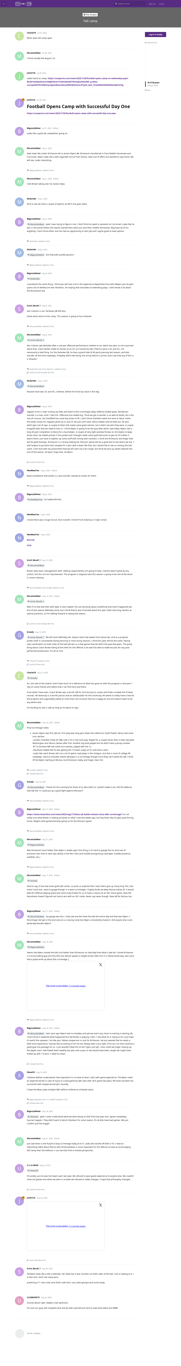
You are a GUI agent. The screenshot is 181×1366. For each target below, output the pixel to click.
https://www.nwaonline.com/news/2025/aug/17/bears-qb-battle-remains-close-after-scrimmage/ (74, 814)
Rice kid (31, 540)
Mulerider (35, 278)
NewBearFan (36, 499)
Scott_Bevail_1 (37, 340)
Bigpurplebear (37, 254)
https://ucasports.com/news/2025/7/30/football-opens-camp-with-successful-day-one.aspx (71, 113)
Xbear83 (34, 1116)
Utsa (29, 545)
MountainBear (37, 224)
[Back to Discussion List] (3, 3)
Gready (33, 678)
